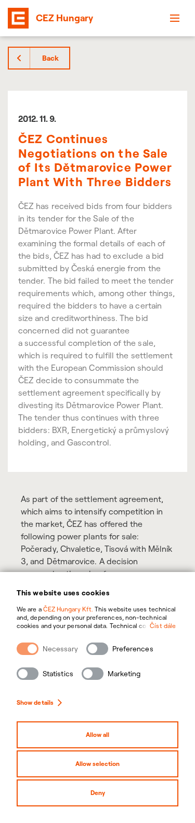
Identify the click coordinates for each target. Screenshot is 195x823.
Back (50, 58)
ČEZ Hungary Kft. (68, 609)
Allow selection (97, 764)
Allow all (97, 734)
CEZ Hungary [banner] (64, 18)
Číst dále (163, 626)
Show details (35, 702)
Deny (97, 793)
